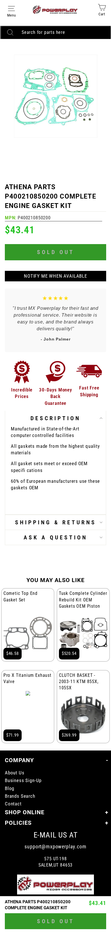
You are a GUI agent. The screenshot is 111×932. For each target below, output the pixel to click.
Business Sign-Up (23, 780)
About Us (14, 773)
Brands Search (20, 796)
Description (55, 418)
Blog (9, 788)
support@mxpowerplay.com (55, 846)
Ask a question (55, 537)
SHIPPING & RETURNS (55, 522)
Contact (13, 804)
